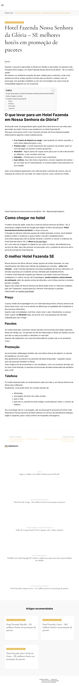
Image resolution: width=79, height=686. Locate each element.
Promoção (11, 106)
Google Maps (41, 242)
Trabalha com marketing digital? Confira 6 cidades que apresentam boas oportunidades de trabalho (39, 559)
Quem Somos (44, 679)
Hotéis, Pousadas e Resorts (14, 22)
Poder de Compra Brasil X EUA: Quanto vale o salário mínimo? (39, 530)
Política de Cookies (49, 682)
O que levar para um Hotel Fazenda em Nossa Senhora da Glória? (30, 93)
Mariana (7, 61)
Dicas (39, 471)
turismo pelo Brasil (26, 291)
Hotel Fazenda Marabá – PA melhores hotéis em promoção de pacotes (21, 627)
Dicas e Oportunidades (45, 527)
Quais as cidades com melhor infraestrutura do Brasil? (39, 474)
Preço (10, 101)
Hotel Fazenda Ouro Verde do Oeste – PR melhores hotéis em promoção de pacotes (20, 656)
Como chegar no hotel (14, 96)
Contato (54, 679)
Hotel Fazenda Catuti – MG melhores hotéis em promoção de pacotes (57, 627)
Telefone (11, 108)
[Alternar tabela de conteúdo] (52, 90)
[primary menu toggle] (2, 5)
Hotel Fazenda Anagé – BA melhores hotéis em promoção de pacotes (39, 502)
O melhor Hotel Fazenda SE (16, 99)
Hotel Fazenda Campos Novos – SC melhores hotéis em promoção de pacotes (39, 588)
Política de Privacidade (50, 681)
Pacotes (11, 104)
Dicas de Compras (32, 527)
